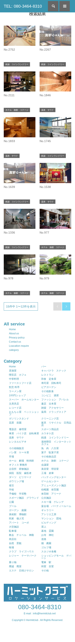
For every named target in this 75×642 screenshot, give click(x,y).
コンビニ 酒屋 (50, 395)
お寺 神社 (47, 535)
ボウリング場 (16, 481)
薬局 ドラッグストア (53, 412)
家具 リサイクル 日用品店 (56, 424)
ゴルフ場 (46, 547)
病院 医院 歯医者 (20, 473)
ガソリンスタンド (19, 418)
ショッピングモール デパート (56, 557)
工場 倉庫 (47, 473)
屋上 (43, 526)
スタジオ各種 (48, 551)
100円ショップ (17, 395)
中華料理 (14, 378)
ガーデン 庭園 (17, 510)
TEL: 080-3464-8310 (23, 6)
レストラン (47, 374)
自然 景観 (15, 543)
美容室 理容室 (50, 469)
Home (12, 329)
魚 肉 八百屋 (50, 448)
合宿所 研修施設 (19, 469)
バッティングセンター (53, 477)
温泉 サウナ (16, 437)
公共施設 (46, 497)
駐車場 (12, 530)
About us (14, 333)
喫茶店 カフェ (17, 374)
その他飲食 (47, 391)
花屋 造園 (15, 422)
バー (43, 366)
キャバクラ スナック (53, 370)
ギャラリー (47, 510)
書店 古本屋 (48, 403)
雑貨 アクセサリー (52, 407)
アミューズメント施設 (53, 485)
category (14, 350)
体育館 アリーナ (51, 493)
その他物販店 (16, 448)
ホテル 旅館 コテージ (55, 460)
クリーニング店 (50, 418)
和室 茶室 (47, 566)
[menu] (64, 6)
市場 (11, 456)
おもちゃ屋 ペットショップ (24, 413)
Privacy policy (17, 337)
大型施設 (14, 526)
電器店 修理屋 (17, 429)
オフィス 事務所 (18, 464)
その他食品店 (48, 456)
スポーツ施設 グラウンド (24, 497)
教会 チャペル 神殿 (21, 535)
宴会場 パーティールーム (56, 506)
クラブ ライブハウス (21, 551)
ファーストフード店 (20, 383)
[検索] (53, 6)
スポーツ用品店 (50, 429)
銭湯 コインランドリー (55, 437)
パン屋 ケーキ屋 (19, 452)
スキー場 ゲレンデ (52, 502)
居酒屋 (12, 370)
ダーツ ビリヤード (20, 477)
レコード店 (15, 407)
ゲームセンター (50, 481)
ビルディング (48, 522)
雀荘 (11, 485)
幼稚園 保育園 (50, 489)
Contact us (15, 341)
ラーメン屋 (15, 391)
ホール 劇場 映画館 (21, 460)
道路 (43, 539)
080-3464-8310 (39, 607)
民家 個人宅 (16, 518)
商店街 (12, 539)
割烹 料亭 (14, 387)
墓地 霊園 (47, 530)
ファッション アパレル (55, 399)
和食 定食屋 (48, 378)
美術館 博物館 (17, 514)
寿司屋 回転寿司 (51, 383)
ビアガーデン (48, 387)
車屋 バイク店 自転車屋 (24, 433)
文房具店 (14, 403)
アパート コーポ (19, 522)
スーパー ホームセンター (24, 399)
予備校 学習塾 (17, 493)
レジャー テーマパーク (22, 555)
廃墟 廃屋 (15, 566)
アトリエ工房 (48, 514)
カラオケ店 (47, 433)
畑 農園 (46, 543)
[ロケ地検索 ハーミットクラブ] (37, 600)
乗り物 (12, 562)
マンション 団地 (51, 518)
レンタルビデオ (17, 441)
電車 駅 (46, 562)
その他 (45, 570)
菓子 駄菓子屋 (50, 452)
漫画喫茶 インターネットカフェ (56, 443)
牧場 (11, 547)
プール (12, 506)
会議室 (45, 464)
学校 (11, 489)
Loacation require (19, 345)
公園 (11, 502)
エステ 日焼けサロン (21, 570)
